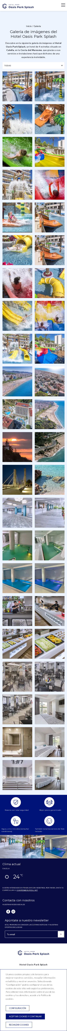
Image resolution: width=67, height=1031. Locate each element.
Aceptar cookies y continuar (25, 1016)
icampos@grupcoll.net (27, 890)
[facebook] (8, 912)
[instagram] (13, 912)
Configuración (17, 1008)
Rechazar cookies (19, 1024)
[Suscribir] (61, 934)
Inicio (29, 26)
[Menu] (61, 5)
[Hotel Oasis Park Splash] (18, 9)
